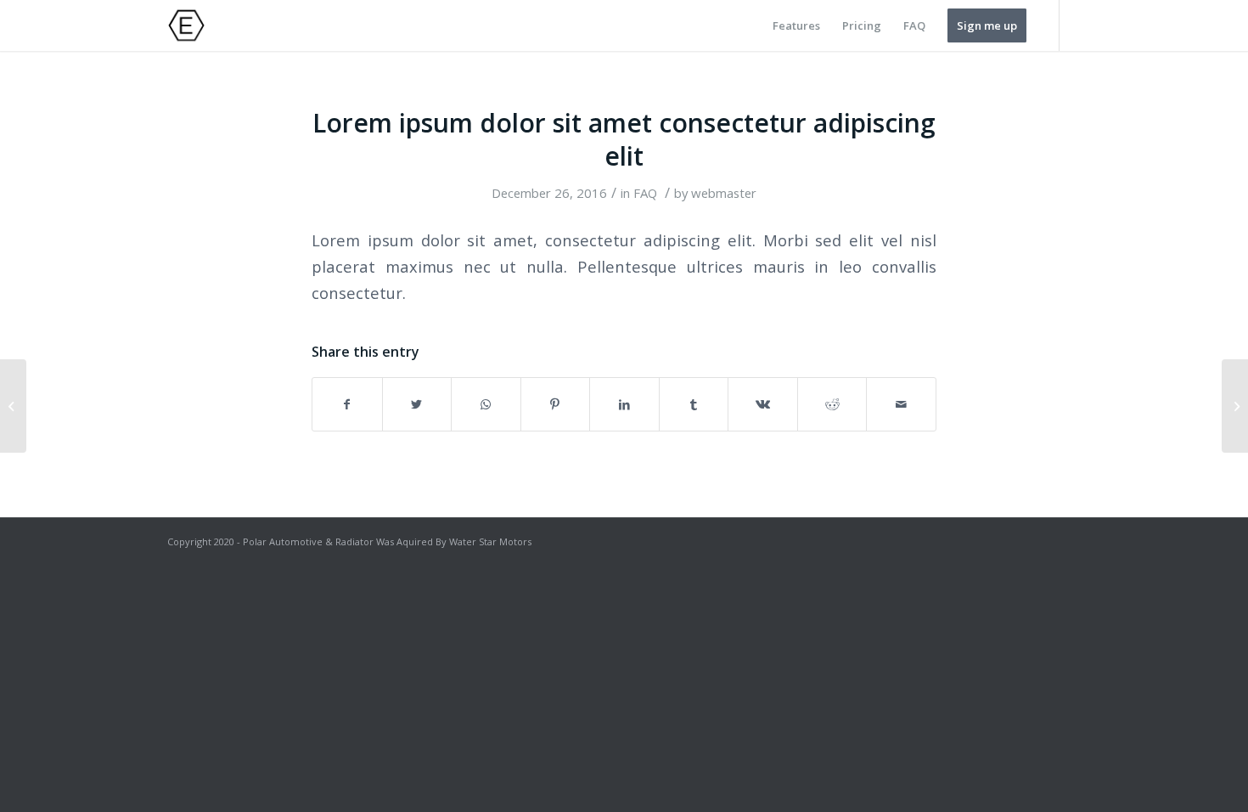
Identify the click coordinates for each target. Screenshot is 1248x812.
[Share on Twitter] (417, 404)
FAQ (645, 192)
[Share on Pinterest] (555, 404)
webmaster (723, 192)
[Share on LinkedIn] (624, 404)
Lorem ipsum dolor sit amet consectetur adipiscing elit (624, 139)
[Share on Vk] (762, 404)
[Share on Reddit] (832, 404)
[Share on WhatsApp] (486, 404)
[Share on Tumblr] (694, 404)
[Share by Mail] (901, 404)
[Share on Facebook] (347, 404)
